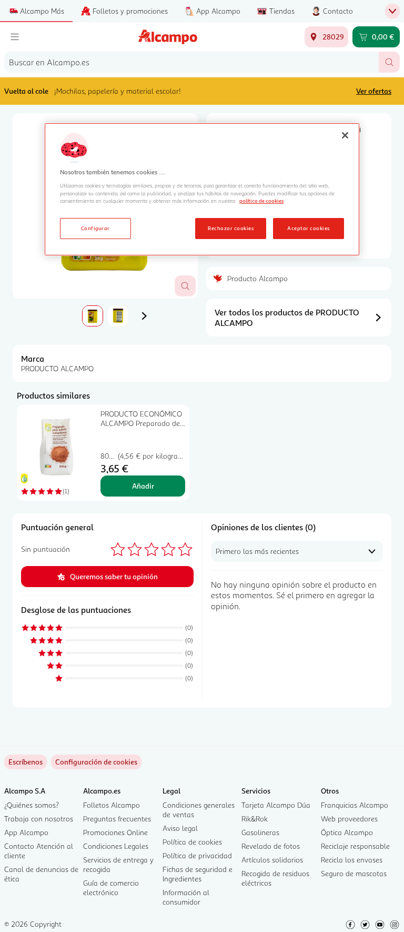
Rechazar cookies (231, 228)
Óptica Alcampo (347, 832)
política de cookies (261, 200)
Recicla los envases (351, 859)
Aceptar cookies (308, 228)
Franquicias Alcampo (354, 804)
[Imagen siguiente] (144, 316)
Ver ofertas (373, 90)
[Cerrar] (345, 135)
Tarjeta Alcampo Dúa (275, 804)
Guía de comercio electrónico (111, 887)
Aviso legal (180, 828)
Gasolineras (260, 832)
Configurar (95, 228)
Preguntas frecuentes (117, 818)
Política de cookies (192, 841)
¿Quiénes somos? (31, 804)
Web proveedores (349, 818)
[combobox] (191, 62)
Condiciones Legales (115, 845)
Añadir (143, 485)
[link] (96, 762)
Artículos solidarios (272, 859)
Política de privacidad (197, 855)
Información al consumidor (186, 897)
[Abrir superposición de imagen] (185, 285)
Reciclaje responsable (355, 845)
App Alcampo (26, 832)
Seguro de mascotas (354, 873)
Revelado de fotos (270, 845)
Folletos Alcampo (111, 804)
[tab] (92, 315)
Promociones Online (115, 832)
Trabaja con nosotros (38, 818)
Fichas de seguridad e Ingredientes (198, 874)
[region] (202, 189)
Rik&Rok (254, 818)
